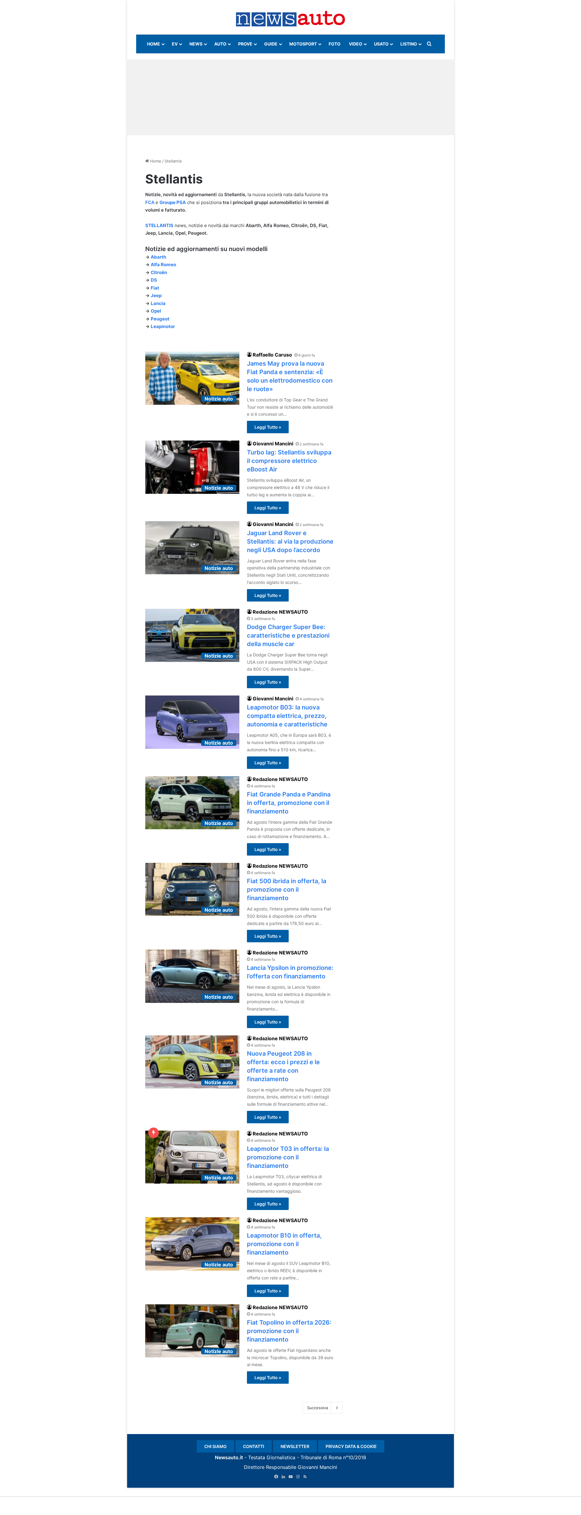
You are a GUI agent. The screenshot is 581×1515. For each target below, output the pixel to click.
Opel (156, 311)
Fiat (155, 288)
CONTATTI (253, 1446)
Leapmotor (163, 326)
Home (155, 161)
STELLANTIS (159, 225)
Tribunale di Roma (321, 1457)
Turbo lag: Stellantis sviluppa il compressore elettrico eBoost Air (289, 461)
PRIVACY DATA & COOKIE (351, 1446)
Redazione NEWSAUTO (280, 612)
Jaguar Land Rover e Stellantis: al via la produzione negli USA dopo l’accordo (290, 541)
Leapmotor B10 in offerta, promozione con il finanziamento (284, 1244)
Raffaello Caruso (272, 355)
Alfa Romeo (163, 264)
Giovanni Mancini (273, 444)
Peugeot (160, 319)
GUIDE (270, 43)
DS (154, 280)
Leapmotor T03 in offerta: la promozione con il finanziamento (288, 1157)
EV (175, 43)
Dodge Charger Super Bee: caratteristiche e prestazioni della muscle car (288, 635)
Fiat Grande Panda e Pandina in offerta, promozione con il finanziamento (288, 803)
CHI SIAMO (215, 1446)
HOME (153, 43)
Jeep (156, 295)
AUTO (220, 43)
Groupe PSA (172, 202)
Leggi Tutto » (267, 427)
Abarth (158, 257)
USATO (381, 43)
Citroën (159, 272)
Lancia (158, 303)
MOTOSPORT (303, 43)
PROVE (245, 43)
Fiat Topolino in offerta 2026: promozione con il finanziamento (289, 1331)
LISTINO (408, 43)
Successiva (317, 1407)
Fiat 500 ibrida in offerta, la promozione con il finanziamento (286, 889)
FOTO (334, 43)
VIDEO (355, 43)
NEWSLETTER (295, 1446)
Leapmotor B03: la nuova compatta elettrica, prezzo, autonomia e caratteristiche (287, 716)
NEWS (195, 43)
